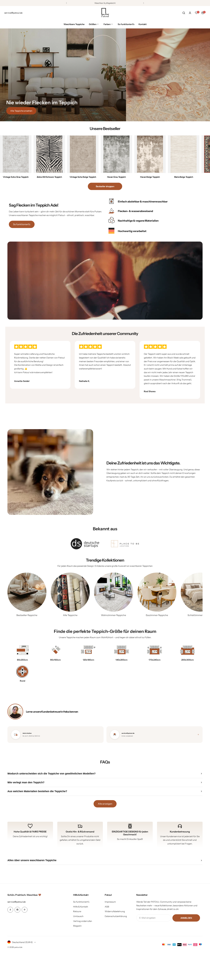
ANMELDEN (186, 918)
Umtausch (78, 916)
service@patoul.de (16, 901)
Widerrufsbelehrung (115, 911)
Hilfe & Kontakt (80, 906)
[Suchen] (184, 13)
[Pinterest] (24, 910)
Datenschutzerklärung (116, 916)
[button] (66, 3)
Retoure (77, 911)
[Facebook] (10, 910)
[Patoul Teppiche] (105, 13)
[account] (190, 13)
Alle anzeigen (105, 803)
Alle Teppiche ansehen (21, 110)
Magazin (77, 925)
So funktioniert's (21, 224)
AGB (107, 906)
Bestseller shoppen (105, 186)
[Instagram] (17, 910)
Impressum (110, 901)
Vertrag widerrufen (82, 921)
